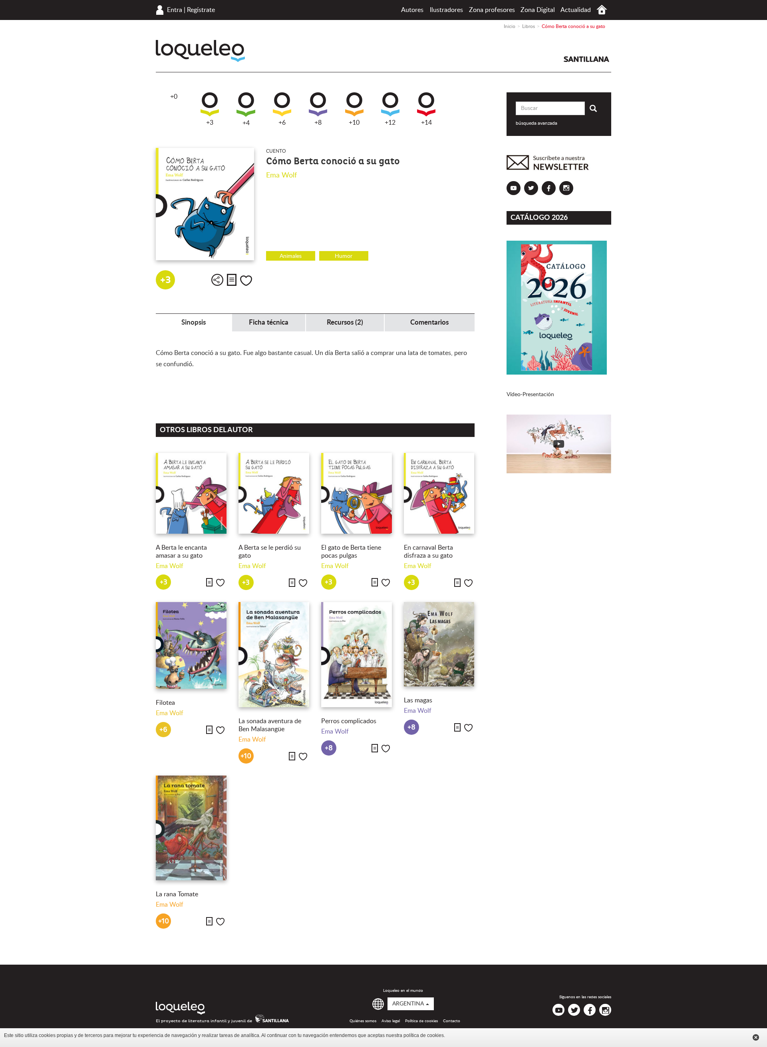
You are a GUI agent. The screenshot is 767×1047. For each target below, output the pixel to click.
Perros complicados (348, 721)
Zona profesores (492, 10)
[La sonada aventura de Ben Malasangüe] (273, 654)
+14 (426, 123)
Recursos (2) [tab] (345, 322)
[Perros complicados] (356, 654)
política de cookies (423, 1035)
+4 (246, 123)
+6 (282, 123)
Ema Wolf (281, 175)
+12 (390, 123)
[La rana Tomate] (191, 828)
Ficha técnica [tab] (268, 322)
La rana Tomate (177, 894)
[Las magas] (439, 644)
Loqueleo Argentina (200, 51)
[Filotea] (191, 645)
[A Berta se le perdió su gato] (273, 493)
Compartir (217, 280)
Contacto (451, 1021)
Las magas (418, 700)
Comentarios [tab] (429, 322)
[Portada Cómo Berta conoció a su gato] (205, 204)
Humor (343, 256)
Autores (412, 10)
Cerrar (756, 1037)
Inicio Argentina (601, 10)
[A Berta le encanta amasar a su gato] (191, 493)
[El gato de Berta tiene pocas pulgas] (356, 493)
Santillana (586, 59)
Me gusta (246, 280)
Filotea (165, 703)
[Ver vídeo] (559, 444)
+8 (318, 123)
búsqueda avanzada (536, 123)
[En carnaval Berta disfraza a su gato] (439, 493)
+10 (354, 123)
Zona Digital (538, 10)
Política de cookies (421, 1021)
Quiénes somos (363, 1021)
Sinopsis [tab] (193, 322)
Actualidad (575, 10)
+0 (173, 97)
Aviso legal (391, 1021)
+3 (209, 123)
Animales (291, 256)
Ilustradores (446, 10)
